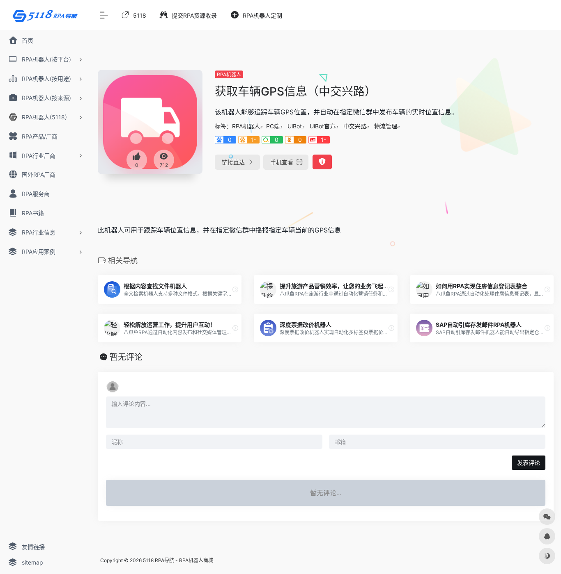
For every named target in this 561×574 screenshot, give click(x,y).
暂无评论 (126, 357)
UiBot (294, 126)
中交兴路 (354, 126)
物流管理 (385, 126)
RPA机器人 (229, 74)
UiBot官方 (323, 126)
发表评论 (528, 462)
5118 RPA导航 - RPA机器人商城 (178, 560)
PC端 (273, 126)
